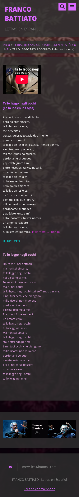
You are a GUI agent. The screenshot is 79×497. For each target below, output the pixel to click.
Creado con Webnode (39, 489)
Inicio (6, 45)
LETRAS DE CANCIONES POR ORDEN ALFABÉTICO (45, 45)
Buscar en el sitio (62, 7)
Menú (72, 7)
